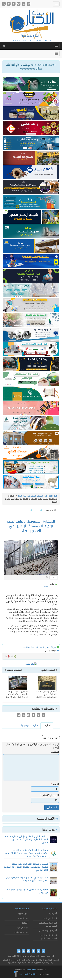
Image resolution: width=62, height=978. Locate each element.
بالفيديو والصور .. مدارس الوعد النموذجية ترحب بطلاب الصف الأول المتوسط (27, 879)
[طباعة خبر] (47, 577)
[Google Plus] (19, 4)
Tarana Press (30, 969)
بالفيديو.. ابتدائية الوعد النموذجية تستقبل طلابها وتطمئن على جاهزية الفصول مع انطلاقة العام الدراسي (26, 867)
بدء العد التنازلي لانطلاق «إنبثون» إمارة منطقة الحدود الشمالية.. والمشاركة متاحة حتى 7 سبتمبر (26, 839)
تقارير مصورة (23, 913)
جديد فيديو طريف (21, 932)
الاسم (55, 784)
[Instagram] (28, 4)
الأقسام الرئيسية (49, 909)
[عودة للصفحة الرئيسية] (31, 24)
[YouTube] (24, 4)
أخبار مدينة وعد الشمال (48, 930)
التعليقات (47, 725)
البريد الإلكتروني (49, 795)
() (6, 656)
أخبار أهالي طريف (50, 918)
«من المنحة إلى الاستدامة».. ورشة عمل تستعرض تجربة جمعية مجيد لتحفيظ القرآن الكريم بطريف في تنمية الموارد (26, 853)
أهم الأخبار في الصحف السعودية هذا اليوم (37, 496)
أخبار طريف (52, 913)
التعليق (55, 752)
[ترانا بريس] (16, 974)
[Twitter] (9, 4)
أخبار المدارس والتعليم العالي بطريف (48, 924)
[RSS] (4, 4)
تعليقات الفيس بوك (29, 725)
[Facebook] (14, 4)
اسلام (46, 586)
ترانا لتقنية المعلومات (28, 974)
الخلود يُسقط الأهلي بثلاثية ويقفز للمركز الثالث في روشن (26, 891)
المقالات (25, 923)
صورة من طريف (22, 927)
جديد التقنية (23, 918)
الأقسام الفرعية (22, 909)
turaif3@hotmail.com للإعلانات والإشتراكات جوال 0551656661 (31, 66)
